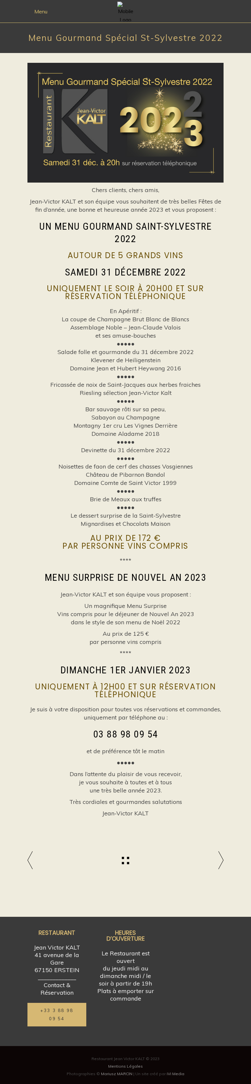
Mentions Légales (125, 1066)
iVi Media (175, 1073)
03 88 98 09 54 (125, 734)
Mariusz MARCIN (116, 1073)
